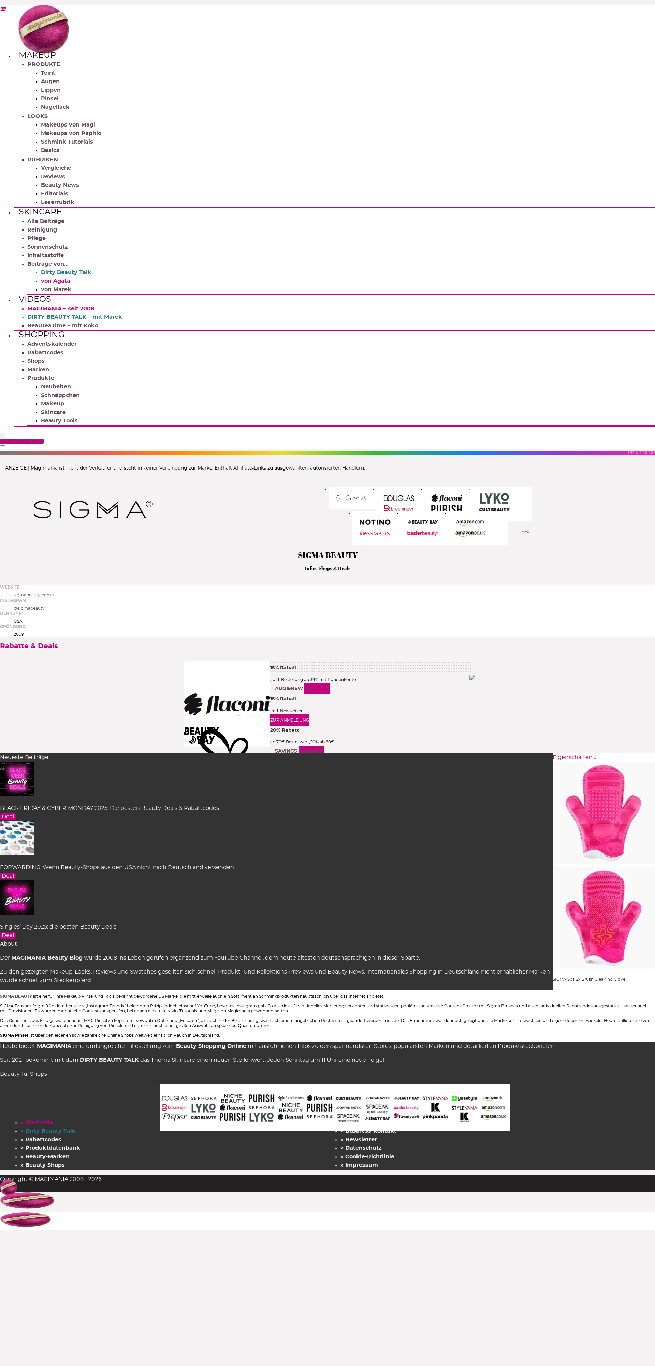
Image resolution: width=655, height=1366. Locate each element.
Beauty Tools (59, 421)
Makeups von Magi (68, 125)
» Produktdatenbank (50, 1148)
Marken (38, 369)
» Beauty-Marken (45, 1156)
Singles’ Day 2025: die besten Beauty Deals (58, 927)
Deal (8, 816)
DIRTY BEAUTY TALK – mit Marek (74, 317)
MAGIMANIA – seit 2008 (60, 308)
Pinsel (50, 98)
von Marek (56, 289)
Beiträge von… (48, 264)
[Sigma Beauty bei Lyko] (502, 504)
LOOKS (37, 116)
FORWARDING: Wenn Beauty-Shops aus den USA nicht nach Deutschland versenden (117, 867)
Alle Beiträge (45, 221)
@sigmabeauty (29, 608)
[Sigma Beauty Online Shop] (359, 498)
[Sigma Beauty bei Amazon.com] (478, 528)
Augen (50, 81)
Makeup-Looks (70, 972)
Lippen (51, 90)
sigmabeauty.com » (34, 595)
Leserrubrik (57, 202)
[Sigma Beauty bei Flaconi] (454, 504)
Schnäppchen (60, 395)
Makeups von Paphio (71, 133)
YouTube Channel (238, 958)
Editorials (54, 193)
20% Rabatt (284, 730)
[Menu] (2, 436)
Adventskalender (52, 344)
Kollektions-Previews (285, 972)
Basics (50, 150)
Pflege (36, 238)
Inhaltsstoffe (45, 255)
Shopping (42, 335)
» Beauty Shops (42, 1165)
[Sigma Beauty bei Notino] (382, 528)
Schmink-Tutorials (67, 142)
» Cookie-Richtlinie (367, 1156)
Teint (48, 73)
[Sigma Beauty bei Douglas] (406, 504)
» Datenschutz (361, 1148)
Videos (35, 299)
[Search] (2, 446)
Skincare (40, 212)
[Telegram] (2, 9)
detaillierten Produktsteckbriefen (509, 1046)
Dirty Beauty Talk (66, 272)
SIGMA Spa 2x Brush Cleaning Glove (589, 979)
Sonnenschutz (47, 247)
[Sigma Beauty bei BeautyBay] (430, 528)
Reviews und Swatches (125, 972)
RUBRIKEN (42, 159)
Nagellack (55, 107)
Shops (36, 361)
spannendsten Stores (361, 1046)
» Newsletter (358, 1139)
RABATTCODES (23, 441)
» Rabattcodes (40, 1139)
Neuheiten (56, 386)
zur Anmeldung (289, 720)
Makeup (37, 55)
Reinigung (42, 230)
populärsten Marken (421, 1046)
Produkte (40, 378)
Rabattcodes (45, 352)
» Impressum (359, 1165)
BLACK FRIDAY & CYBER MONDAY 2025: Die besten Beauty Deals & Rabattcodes (109, 808)
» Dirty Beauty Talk (48, 1131)
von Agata (55, 281)
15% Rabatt (283, 668)
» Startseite (36, 1122)
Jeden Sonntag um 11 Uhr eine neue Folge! (325, 1060)
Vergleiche (56, 168)
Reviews (53, 176)
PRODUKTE (43, 64)
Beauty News (60, 185)
